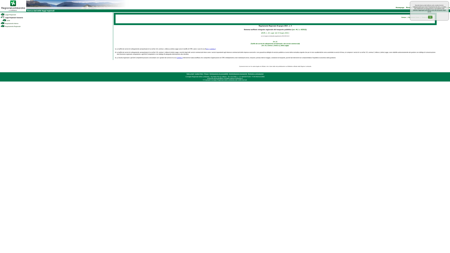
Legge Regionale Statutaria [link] (14, 18)
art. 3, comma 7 (211, 49)
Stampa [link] (403, 17)
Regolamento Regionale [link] (13, 26)
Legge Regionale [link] (10, 15)
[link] (13, 11)
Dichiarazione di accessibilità (219, 74)
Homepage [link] (400, 7)
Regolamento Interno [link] (11, 23)
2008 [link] (8, 20)
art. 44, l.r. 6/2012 (299, 29)
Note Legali (190, 74)
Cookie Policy (199, 74)
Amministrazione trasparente (238, 74)
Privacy (206, 74)
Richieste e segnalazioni (256, 74)
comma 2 (180, 58)
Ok (430, 17)
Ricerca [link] (409, 7)
